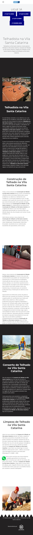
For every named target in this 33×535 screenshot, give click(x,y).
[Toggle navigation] (3, 2)
